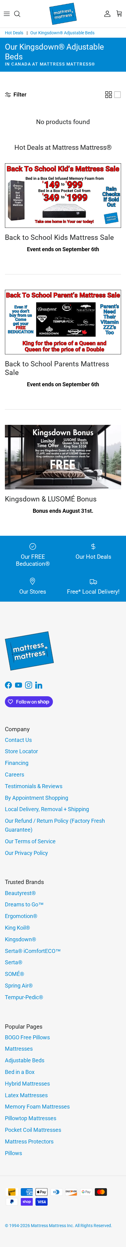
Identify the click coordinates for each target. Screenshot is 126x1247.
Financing (16, 763)
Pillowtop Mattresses (30, 1118)
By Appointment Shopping (36, 798)
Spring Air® (19, 985)
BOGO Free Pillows (27, 1037)
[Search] (20, 14)
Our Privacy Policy (26, 853)
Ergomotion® (21, 916)
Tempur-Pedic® (24, 997)
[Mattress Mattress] (63, 14)
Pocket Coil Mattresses (33, 1130)
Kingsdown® (20, 939)
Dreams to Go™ (24, 904)
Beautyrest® (20, 893)
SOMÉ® (14, 974)
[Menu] (6, 14)
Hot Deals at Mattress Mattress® (63, 147)
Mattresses (19, 1048)
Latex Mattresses (26, 1095)
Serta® (13, 962)
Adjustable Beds (24, 1060)
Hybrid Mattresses (27, 1083)
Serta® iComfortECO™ (33, 951)
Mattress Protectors (29, 1141)
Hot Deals (14, 32)
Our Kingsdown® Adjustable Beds (62, 32)
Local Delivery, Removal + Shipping (47, 809)
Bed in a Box (20, 1072)
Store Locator (21, 751)
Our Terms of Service (30, 841)
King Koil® (17, 927)
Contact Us (18, 740)
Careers (14, 774)
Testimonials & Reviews (33, 786)
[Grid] (108, 94)
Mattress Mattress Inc (52, 1225)
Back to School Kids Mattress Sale (59, 237)
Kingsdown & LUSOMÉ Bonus (51, 499)
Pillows (13, 1153)
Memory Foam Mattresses (37, 1106)
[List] (117, 94)
